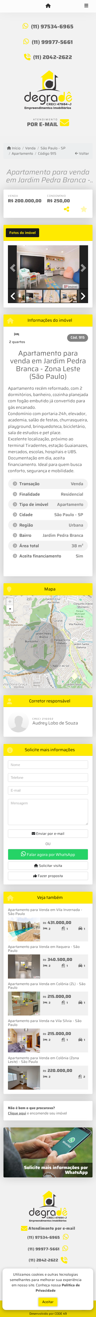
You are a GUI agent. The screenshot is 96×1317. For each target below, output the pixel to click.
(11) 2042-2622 (52, 57)
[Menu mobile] (48, 6)
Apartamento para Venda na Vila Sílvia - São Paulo (45, 1023)
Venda (30, 148)
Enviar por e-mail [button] (49, 833)
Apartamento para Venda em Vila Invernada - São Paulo (45, 912)
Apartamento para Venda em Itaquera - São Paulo (44, 948)
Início (16, 148)
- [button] (10, 608)
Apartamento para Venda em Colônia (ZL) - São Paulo (47, 986)
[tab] (22, 232)
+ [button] (9, 601)
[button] (14, 267)
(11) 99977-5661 (52, 42)
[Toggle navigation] (86, 6)
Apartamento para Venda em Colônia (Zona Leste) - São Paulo (43, 1060)
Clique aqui (17, 1113)
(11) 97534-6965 (52, 26)
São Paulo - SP (53, 148)
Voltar (83, 153)
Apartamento (22, 153)
